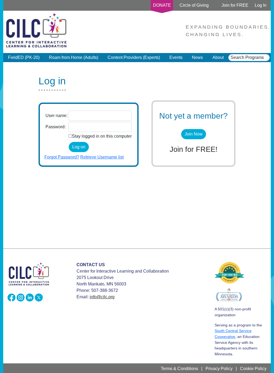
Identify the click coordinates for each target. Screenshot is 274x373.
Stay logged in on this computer (102, 136)
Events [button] (175, 57)
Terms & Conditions (179, 368)
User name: (56, 115)
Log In (261, 5)
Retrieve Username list (102, 157)
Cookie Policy (253, 368)
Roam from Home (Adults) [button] (73, 57)
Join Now (194, 134)
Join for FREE (235, 5)
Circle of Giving (194, 5)
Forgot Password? (61, 157)
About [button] (218, 57)
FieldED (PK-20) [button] (24, 57)
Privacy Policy (219, 368)
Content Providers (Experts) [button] (134, 57)
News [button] (197, 57)
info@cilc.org (102, 297)
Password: (55, 127)
